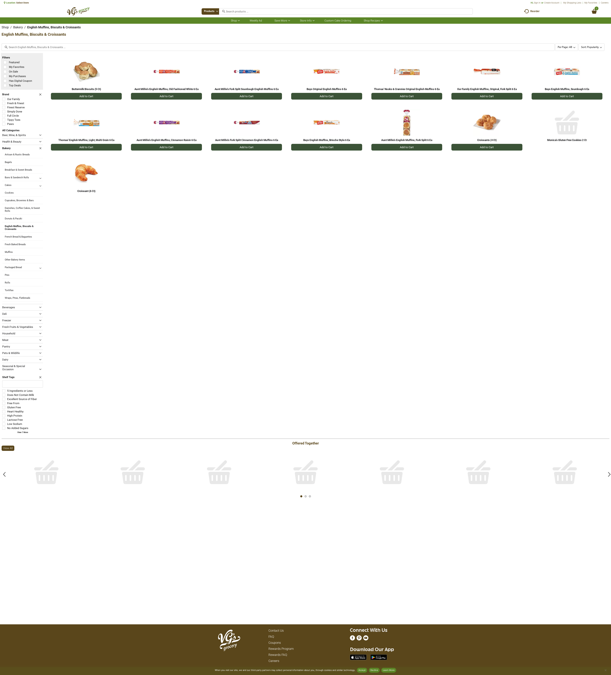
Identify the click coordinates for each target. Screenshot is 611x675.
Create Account (551, 2)
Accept (362, 670)
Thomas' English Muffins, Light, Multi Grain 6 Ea (86, 140)
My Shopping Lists (572, 2)
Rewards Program (281, 649)
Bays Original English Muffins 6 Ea (327, 89)
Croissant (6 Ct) (86, 191)
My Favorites (590, 2)
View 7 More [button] (22, 432)
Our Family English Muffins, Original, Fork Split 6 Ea (487, 89)
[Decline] (605, 670)
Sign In (537, 2)
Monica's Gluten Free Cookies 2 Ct (567, 140)
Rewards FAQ (277, 655)
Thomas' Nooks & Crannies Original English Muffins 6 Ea (407, 89)
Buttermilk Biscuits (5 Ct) (86, 89)
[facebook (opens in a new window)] (352, 639)
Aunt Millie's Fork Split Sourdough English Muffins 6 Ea (247, 89)
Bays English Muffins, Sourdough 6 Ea (567, 89)
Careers (604, 2)
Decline (374, 670)
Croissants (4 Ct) (487, 140)
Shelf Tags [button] (8, 377)
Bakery (18, 27)
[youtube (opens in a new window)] (365, 639)
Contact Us (276, 630)
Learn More (389, 670)
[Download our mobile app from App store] (358, 657)
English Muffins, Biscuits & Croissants (54, 27)
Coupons (274, 643)
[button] (39, 135)
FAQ (271, 637)
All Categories (11, 130)
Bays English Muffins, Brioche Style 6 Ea (326, 140)
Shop (5, 27)
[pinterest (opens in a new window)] (359, 639)
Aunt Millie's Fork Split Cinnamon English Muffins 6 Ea (246, 140)
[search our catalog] (222, 11)
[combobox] (210, 11)
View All (8, 448)
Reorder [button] (535, 11)
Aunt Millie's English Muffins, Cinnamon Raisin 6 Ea (167, 140)
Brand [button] (5, 94)
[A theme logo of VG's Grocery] (78, 11)
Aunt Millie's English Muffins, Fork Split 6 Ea (406, 140)
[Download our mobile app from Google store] (378, 657)
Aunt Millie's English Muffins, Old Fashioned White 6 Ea (166, 89)
